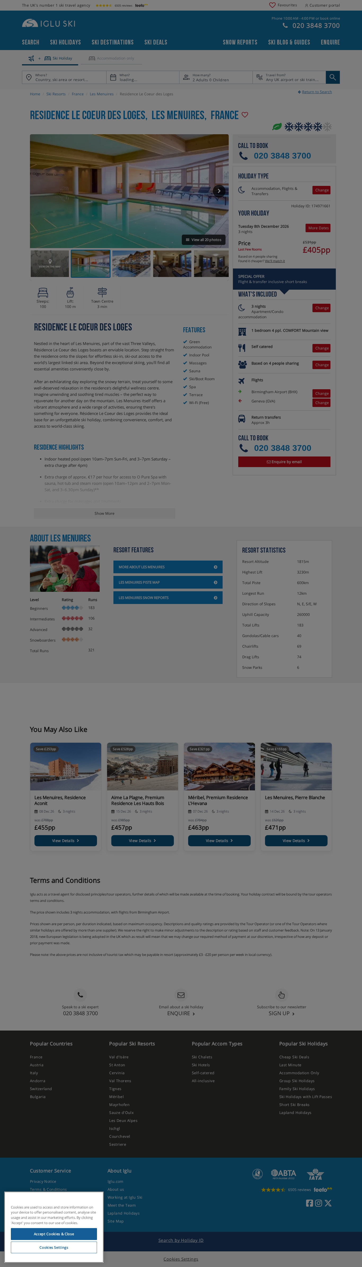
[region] (54, 1227)
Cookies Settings (53, 1247)
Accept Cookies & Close (54, 1234)
